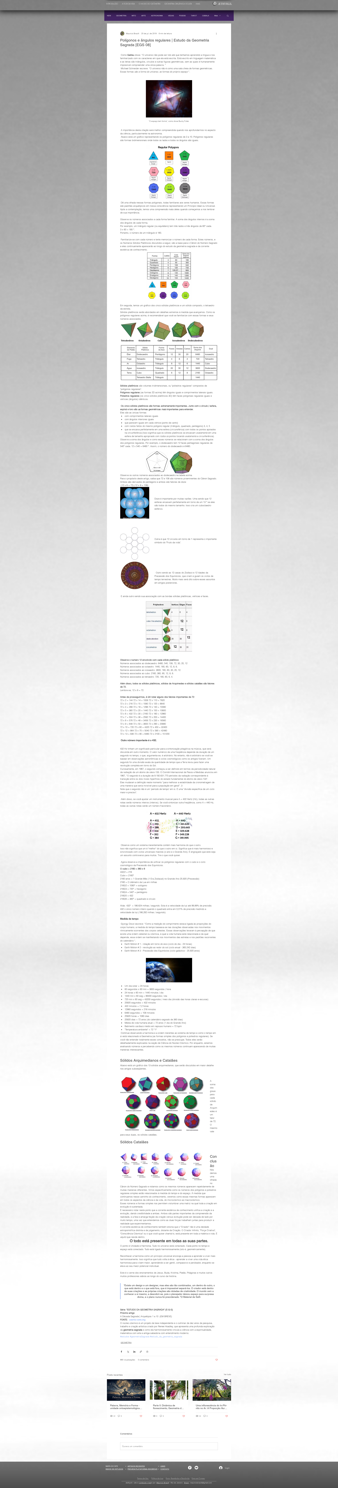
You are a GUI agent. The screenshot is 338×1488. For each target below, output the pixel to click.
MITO (134, 16)
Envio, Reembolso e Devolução (178, 1478)
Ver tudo (227, 1374)
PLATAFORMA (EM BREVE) (146, 1469)
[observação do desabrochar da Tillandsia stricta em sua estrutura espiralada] (169, 1390)
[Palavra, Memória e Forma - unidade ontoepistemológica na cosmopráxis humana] (126, 1390)
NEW (109, 16)
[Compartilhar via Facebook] (121, 1351)
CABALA (205, 16)
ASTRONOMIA (157, 16)
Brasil (186, 1483)
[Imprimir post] (147, 1351)
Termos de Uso (143, 1478)
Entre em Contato (198, 1478)
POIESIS (182, 16)
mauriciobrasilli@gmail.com (201, 1483)
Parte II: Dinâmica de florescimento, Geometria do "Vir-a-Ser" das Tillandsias (168, 1407)
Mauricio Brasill (162, 1483)
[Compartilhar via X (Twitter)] (128, 1351)
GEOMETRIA (121, 16)
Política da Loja (157, 1478)
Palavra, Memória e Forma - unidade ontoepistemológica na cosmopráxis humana (125, 1407)
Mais (216, 16)
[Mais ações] (216, 33)
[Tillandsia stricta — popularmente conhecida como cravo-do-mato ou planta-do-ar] (212, 1390)
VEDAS (171, 16)
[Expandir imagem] (157, 462)
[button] (227, 16)
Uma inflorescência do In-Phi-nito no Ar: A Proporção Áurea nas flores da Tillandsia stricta (211, 1407)
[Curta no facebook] (190, 1467)
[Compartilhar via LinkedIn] (134, 1351)
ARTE (143, 16)
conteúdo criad (145, 1483)
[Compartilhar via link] (141, 1351)
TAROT (194, 16)
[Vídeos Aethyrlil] (196, 1467)
